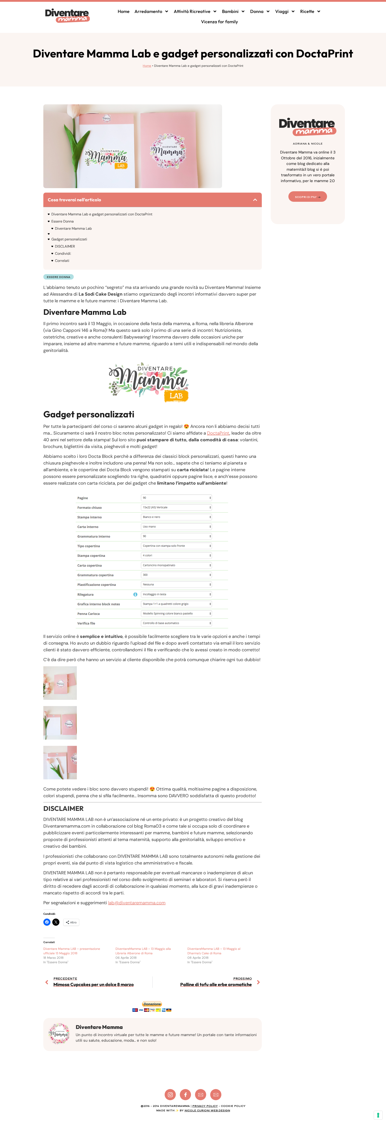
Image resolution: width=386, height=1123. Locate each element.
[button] (255, 200)
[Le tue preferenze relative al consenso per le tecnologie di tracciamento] (378, 1115)
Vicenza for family (219, 21)
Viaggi (282, 11)
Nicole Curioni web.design (207, 1110)
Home (124, 11)
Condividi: (63, 253)
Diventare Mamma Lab (73, 228)
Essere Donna (62, 221)
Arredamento (148, 11)
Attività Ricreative (192, 11)
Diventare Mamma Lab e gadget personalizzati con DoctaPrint (101, 214)
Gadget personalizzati (69, 239)
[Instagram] (170, 1094)
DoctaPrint (218, 433)
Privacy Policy (205, 1106)
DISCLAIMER (65, 246)
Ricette (307, 11)
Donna (257, 11)
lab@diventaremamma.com (137, 903)
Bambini (230, 11)
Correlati (62, 260)
